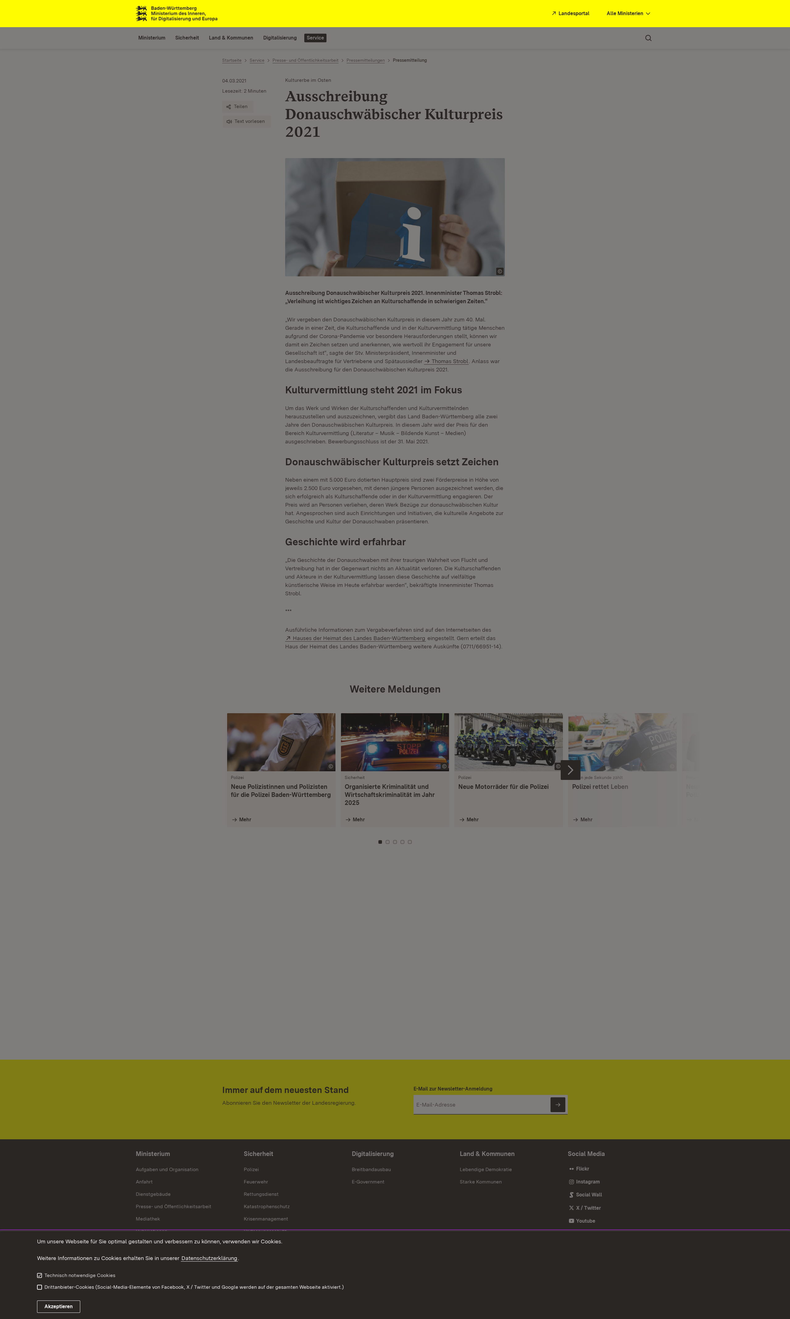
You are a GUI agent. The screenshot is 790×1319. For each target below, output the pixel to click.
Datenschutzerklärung (209, 1258)
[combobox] (629, 14)
